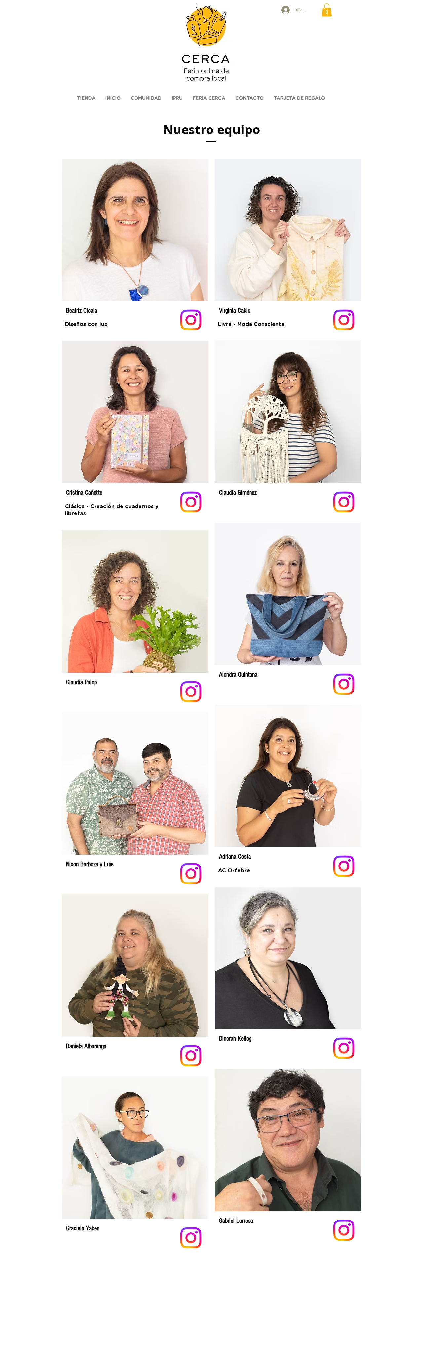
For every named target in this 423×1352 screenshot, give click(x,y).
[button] (326, 9)
